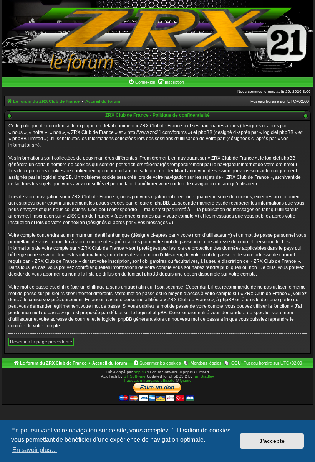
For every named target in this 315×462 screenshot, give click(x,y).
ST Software (135, 376)
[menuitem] (141, 82)
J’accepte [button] (272, 441)
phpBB (140, 372)
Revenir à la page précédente (41, 342)
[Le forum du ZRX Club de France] (157, 38)
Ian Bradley (204, 376)
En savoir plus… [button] (34, 450)
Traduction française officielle (149, 380)
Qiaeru (186, 380)
